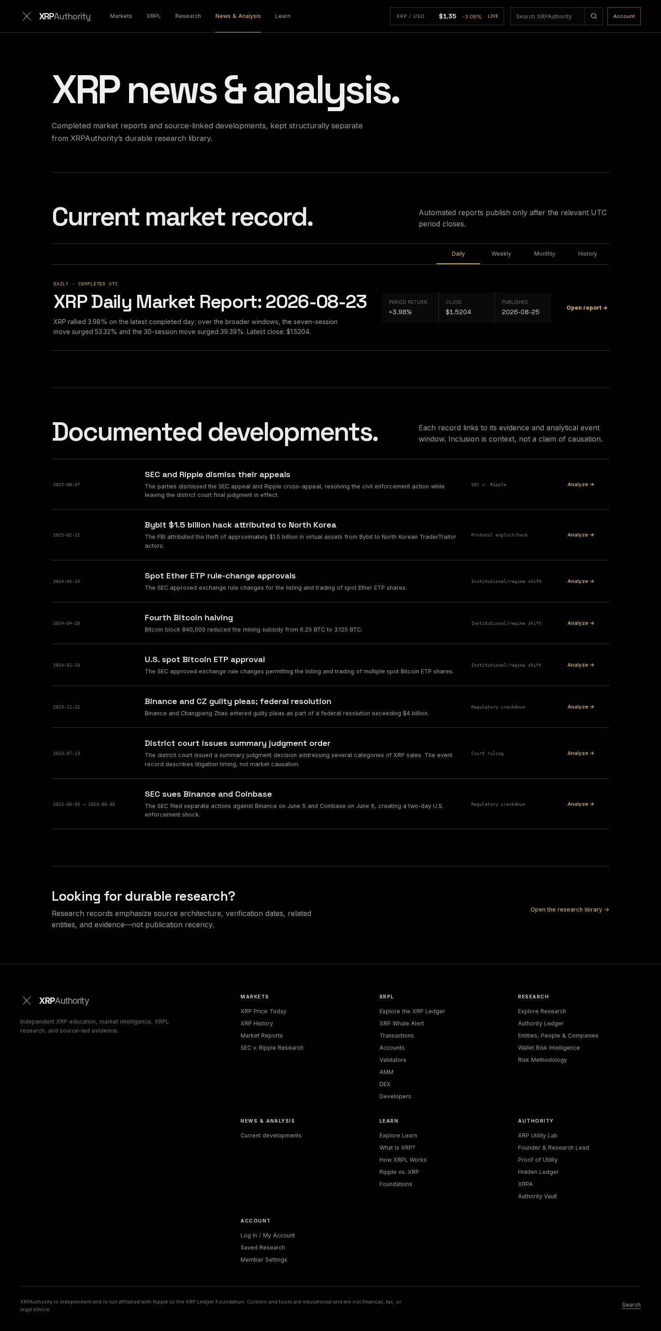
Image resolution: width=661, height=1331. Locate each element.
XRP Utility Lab (538, 1135)
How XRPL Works (403, 1159)
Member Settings (264, 1259)
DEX (385, 1084)
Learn (282, 16)
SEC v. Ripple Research (272, 1047)
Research (188, 16)
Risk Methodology (542, 1059)
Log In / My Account (268, 1235)
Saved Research (263, 1247)
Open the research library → (570, 909)
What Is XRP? (397, 1147)
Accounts (392, 1047)
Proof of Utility (538, 1159)
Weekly (501, 253)
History (587, 253)
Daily (458, 253)
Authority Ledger (541, 1023)
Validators (393, 1059)
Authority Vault (537, 1196)
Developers (395, 1096)
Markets (121, 16)
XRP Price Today (263, 1011)
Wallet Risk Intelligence (549, 1047)
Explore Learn (398, 1135)
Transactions (397, 1035)
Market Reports (262, 1035)
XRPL (154, 16)
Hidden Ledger (538, 1172)
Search (631, 1304)
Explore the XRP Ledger (412, 1011)
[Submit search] (594, 16)
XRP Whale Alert (402, 1023)
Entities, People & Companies (558, 1035)
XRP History (257, 1023)
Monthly (544, 253)
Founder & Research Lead (553, 1147)
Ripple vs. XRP (399, 1172)
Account (624, 16)
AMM (386, 1072)
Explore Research (542, 1011)
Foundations (396, 1184)
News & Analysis (238, 16)
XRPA (525, 1184)
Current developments (271, 1135)
